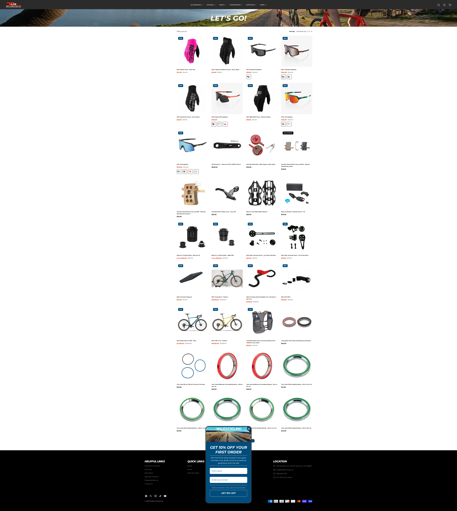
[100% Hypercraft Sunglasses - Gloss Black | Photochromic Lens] (219, 124)
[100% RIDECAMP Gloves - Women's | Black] (262, 98)
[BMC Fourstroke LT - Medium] (227, 278)
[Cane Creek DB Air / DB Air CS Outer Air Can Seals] (192, 366)
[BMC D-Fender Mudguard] (192, 278)
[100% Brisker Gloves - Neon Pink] (192, 51)
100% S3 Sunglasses (182, 164)
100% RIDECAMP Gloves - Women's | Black (258, 117)
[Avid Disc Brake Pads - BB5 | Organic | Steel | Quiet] (262, 145)
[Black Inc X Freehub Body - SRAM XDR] (227, 237)
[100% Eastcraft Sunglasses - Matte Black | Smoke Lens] (248, 76)
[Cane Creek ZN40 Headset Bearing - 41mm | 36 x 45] (227, 409)
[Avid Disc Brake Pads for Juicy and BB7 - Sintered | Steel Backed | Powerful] (192, 193)
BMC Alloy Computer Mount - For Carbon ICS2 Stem (261, 255)
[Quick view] (205, 39)
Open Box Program (152, 477)
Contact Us (149, 484)
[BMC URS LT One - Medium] (227, 322)
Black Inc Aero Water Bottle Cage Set (256, 211)
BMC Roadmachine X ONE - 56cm (186, 340)
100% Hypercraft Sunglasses (220, 117)
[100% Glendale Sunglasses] (297, 51)
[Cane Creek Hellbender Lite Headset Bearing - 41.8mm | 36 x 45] (227, 366)
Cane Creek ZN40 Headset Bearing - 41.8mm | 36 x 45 (296, 384)
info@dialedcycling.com (284, 470)
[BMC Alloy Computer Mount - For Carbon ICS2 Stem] (262, 237)
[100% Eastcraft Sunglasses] (262, 51)
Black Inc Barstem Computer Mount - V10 (293, 211)
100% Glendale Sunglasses (288, 69)
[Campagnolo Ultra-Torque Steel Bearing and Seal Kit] (297, 322)
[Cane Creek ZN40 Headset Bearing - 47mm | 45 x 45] (262, 409)
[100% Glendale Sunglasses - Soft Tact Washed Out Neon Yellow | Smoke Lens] (289, 76)
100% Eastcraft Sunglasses (253, 69)
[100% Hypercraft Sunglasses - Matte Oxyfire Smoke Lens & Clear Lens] (214, 124)
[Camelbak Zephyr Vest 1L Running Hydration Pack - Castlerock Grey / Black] (262, 322)
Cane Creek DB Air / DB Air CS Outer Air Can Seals (191, 384)
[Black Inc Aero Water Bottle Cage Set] (262, 193)
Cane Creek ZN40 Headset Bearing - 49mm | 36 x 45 (296, 428)
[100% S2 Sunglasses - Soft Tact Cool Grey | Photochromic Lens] (289, 124)
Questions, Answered (152, 466)
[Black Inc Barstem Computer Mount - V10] (297, 193)
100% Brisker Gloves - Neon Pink (186, 69)
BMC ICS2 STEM (285, 297)
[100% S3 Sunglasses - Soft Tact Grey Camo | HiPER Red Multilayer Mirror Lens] (184, 171)
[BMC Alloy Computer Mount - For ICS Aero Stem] (297, 237)
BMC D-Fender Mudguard (184, 297)
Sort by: (292, 31)
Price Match (149, 473)
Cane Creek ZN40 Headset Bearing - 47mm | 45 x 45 (261, 428)
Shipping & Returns (151, 480)
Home (189, 469)
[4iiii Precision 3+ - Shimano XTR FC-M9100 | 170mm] (227, 145)
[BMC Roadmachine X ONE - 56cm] (192, 322)
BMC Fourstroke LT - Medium (220, 297)
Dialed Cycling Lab (156, 501)
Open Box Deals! (193, 473)
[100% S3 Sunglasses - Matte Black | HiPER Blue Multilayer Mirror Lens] (179, 171)
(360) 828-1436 (281, 473)
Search (189, 466)
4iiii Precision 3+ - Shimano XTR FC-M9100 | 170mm (226, 164)
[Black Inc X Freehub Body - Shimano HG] (192, 237)
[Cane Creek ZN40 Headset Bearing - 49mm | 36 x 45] (297, 409)
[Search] (438, 5)
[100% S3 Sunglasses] (192, 145)
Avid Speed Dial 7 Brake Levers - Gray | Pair (224, 211)
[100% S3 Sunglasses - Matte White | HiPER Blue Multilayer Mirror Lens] (196, 171)
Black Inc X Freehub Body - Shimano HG (188, 255)
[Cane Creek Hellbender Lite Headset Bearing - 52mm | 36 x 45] (262, 366)
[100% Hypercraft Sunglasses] (227, 98)
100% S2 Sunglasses (287, 117)
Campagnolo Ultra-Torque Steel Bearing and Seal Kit (296, 340)
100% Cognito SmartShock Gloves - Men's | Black (225, 69)
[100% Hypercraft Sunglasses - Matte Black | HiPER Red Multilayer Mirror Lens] (225, 124)
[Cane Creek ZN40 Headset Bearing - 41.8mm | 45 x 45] (192, 409)
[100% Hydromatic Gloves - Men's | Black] (192, 98)
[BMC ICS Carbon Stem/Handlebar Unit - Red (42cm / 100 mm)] (262, 278)
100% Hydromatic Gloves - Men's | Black (188, 117)
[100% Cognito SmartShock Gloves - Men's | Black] (227, 51)
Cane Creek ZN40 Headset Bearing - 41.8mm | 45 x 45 (192, 428)
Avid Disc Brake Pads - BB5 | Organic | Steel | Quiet (260, 164)
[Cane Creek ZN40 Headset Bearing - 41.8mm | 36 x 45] (297, 366)
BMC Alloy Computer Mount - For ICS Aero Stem (294, 255)
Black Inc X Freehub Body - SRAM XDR (223, 255)
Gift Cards (148, 469)
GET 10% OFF (228, 493)
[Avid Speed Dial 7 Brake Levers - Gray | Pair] (227, 193)
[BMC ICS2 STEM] (297, 278)
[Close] (249, 429)
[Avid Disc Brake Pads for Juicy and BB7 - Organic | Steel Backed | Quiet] (297, 145)
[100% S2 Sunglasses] (297, 98)
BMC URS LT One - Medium (219, 340)
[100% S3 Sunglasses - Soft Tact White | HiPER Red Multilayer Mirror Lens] (190, 171)
